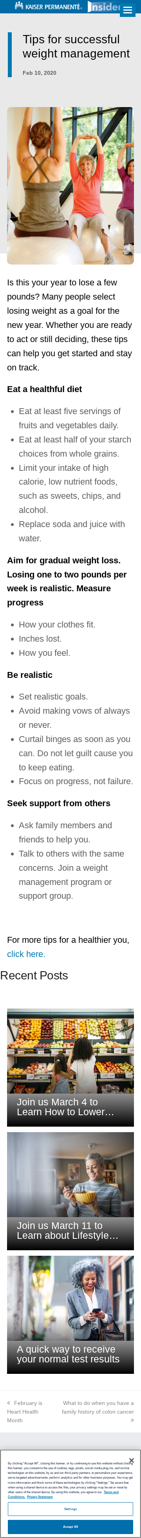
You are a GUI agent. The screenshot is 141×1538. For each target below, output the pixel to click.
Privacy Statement (40, 1497)
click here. (26, 954)
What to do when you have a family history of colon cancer (98, 1407)
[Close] (131, 1460)
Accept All (70, 1527)
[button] (128, 10)
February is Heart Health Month (24, 1411)
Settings (70, 1509)
